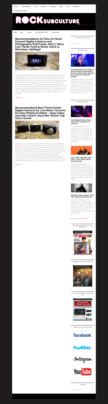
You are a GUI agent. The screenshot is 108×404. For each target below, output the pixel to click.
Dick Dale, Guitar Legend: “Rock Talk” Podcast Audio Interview (82, 196)
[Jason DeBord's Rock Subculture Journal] (47, 18)
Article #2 (17, 145)
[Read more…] (18, 97)
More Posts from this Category (79, 218)
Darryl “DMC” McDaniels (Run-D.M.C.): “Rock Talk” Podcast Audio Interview (81, 159)
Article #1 (60, 143)
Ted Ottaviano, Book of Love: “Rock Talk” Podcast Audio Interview (81, 121)
